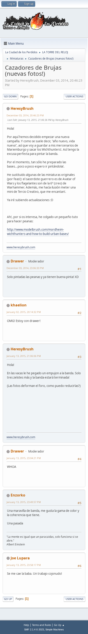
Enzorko (18, 495)
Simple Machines (54, 629)
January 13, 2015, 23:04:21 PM (24, 458)
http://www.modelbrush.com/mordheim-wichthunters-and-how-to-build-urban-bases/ (38, 231)
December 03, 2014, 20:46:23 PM (25, 115)
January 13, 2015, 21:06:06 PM (24, 356)
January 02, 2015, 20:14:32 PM (24, 312)
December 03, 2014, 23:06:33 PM (25, 268)
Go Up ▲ (59, 625)
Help (26, 625)
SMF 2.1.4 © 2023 (34, 629)
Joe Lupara (20, 558)
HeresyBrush (22, 108)
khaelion (19, 305)
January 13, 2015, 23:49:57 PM (24, 502)
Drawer (17, 261)
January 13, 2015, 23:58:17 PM (24, 565)
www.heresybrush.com (21, 247)
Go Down (10, 96)
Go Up (8, 599)
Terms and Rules (41, 625)
